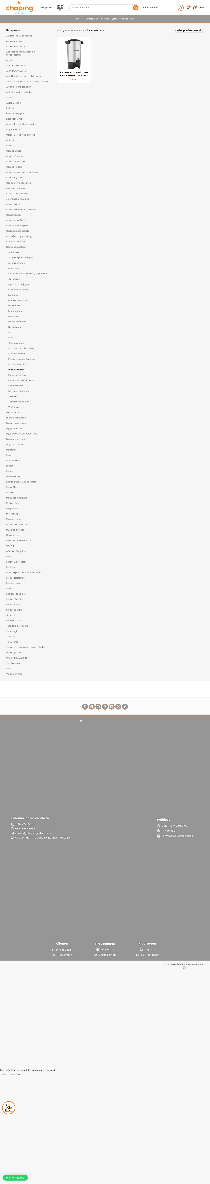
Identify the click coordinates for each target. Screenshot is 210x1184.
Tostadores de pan (18, 401)
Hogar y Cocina (14, 444)
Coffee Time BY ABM (17, 193)
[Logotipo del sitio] (20, 7)
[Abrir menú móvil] (60, 8)
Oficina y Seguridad (16, 551)
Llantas (10, 492)
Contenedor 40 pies (17, 225)
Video (9, 668)
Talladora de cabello (17, 625)
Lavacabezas (13, 460)
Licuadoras (14, 305)
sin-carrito (11, 615)
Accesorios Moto (15, 41)
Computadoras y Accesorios (21, 209)
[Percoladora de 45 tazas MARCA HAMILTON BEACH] (74, 54)
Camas (10, 145)
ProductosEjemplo (16, 577)
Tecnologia (12, 631)
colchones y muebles (17, 198)
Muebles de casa (15, 529)
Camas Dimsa (13, 150)
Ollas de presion (17, 353)
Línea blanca (15, 310)
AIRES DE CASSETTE (16, 70)
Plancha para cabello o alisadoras (24, 572)
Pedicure (11, 567)
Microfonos (12, 513)
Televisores (12, 641)
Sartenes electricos (18, 391)
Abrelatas (13, 252)
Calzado (10, 140)
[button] (15, 1178)
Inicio (9, 455)
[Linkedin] (112, 707)
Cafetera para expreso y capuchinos (28, 273)
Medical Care (13, 503)
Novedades (14, 326)
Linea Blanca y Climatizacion (21, 481)
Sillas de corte (13, 604)
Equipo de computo (16, 423)
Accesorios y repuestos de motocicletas (20, 53)
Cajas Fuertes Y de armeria (20, 134)
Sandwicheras (15, 385)
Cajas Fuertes (13, 129)
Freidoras (13, 294)
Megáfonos (12, 508)
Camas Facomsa (15, 161)
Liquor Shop (12, 487)
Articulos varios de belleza (20, 92)
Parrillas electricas (18, 364)
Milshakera (13, 316)
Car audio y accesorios (18, 182)
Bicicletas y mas (15, 118)
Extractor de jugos (18, 289)
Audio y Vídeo (13, 102)
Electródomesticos (16, 246)
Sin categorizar (14, 609)
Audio (9, 97)
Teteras (12, 396)
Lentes (9, 465)
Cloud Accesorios (15, 188)
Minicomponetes (15, 519)
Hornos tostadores (18, 300)
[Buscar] (135, 7)
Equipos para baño (16, 439)
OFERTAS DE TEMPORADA (19, 540)
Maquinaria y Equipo (16, 497)
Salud (9, 588)
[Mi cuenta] (180, 8)
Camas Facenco (15, 156)
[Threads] (105, 707)
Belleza (10, 108)
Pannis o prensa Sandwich (22, 358)
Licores (10, 471)
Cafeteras (14, 278)
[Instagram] (98, 707)
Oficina (10, 545)
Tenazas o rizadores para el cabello (25, 647)
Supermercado (14, 620)
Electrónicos (12, 412)
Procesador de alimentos (22, 380)
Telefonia (11, 636)
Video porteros (14, 673)
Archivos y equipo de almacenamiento (27, 81)
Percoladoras (16, 369)
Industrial (11, 449)
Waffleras (13, 407)
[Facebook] (92, 707)
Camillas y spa (14, 177)
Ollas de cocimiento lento (22, 348)
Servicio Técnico (15, 599)
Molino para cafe (17, 321)
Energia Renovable (16, 417)
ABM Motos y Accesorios (19, 35)
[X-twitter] (118, 707)
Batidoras (13, 268)
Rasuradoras (13, 583)
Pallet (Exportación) (16, 561)
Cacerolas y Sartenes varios (21, 124)
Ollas (11, 332)
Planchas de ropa (17, 374)
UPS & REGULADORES (17, 657)
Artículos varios (16, 262)
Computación (13, 204)
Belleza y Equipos (15, 113)
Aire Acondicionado (16, 65)
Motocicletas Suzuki (16, 524)
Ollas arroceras (16, 342)
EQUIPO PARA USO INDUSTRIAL (21, 433)
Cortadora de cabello (18, 230)
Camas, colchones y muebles (22, 172)
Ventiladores (13, 663)
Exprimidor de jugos (18, 284)
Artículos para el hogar (18, 86)
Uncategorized (14, 652)
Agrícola (10, 60)
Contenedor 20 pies (17, 220)
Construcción (13, 214)
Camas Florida (14, 166)
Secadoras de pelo (16, 593)
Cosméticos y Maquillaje (19, 236)
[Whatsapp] (85, 707)
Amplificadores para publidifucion (24, 76)
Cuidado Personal (15, 241)
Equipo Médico (14, 428)
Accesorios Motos (15, 46)
